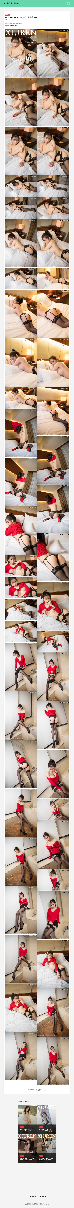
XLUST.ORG (11, 3)
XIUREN (7, 14)
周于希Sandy (13, 25)
